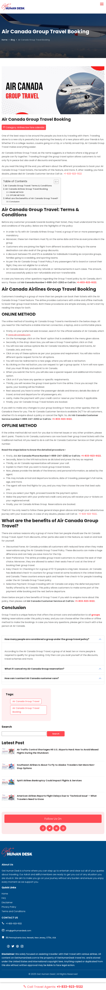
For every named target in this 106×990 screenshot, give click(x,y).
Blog (13, 39)
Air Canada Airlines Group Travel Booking (26, 189)
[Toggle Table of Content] (55, 181)
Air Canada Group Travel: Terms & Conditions (28, 185)
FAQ (4, 898)
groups (95, 614)
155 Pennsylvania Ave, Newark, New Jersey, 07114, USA (31, 937)
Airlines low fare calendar (31, 127)
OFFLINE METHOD (17, 195)
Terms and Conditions (13, 911)
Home (4, 39)
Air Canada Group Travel (25, 701)
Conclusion (14, 201)
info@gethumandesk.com (18, 930)
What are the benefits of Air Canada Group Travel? (31, 198)
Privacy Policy (9, 907)
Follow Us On (53, 819)
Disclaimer (7, 902)
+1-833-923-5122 (73, 173)
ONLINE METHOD (16, 192)
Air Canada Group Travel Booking (25, 710)
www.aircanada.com (19, 334)
